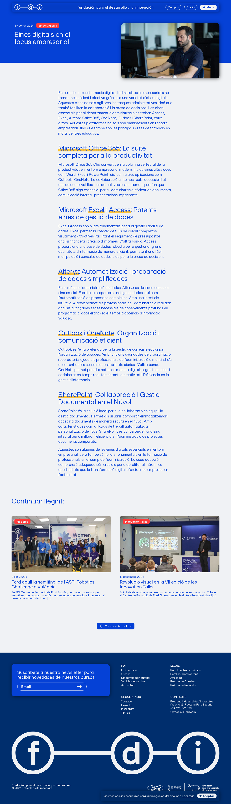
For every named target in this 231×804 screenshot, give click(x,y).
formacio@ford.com (183, 711)
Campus (173, 7)
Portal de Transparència (185, 670)
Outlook (70, 333)
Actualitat (127, 685)
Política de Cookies (182, 681)
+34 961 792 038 (181, 708)
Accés (191, 7)
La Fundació (129, 670)
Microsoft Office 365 (89, 148)
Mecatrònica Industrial (135, 677)
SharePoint (75, 394)
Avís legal (176, 677)
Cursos (125, 674)
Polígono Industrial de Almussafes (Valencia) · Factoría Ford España (191, 703)
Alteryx (68, 271)
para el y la (115, 7)
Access (120, 209)
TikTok (125, 712)
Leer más (188, 796)
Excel (96, 209)
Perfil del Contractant (184, 674)
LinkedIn (126, 705)
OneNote (100, 333)
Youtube (126, 701)
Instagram (127, 708)
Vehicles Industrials (133, 681)
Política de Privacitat (183, 685)
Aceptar (208, 796)
